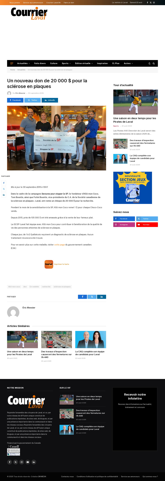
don (25, 287)
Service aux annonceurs (33, 3)
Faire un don (69, 3)
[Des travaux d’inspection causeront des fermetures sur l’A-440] (56, 339)
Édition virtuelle (82, 63)
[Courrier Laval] (29, 13)
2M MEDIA (42, 477)
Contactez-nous (67, 477)
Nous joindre (15, 3)
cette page (59, 244)
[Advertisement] (82, 41)
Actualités (22, 63)
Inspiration (102, 63)
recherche (46, 287)
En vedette (34, 287)
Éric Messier (20, 93)
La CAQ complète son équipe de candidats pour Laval (89, 353)
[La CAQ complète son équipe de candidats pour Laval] (90, 339)
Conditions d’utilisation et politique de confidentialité (97, 477)
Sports (65, 63)
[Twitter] (3, 188)
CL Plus (115, 63)
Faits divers (40, 63)
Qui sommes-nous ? (150, 477)
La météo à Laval (120, 2)
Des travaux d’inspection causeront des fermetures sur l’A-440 (56, 354)
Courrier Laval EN (53, 3)
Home (12, 70)
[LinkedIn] (3, 194)
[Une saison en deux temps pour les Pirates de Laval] (22, 339)
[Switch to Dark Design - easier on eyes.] (149, 63)
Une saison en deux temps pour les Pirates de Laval (20, 353)
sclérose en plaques (62, 287)
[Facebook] (3, 182)
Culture (53, 63)
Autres (127, 63)
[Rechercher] (153, 63)
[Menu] (11, 63)
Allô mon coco (14, 287)
